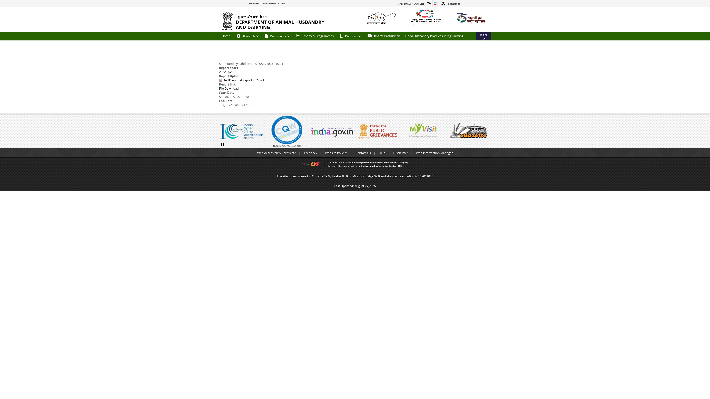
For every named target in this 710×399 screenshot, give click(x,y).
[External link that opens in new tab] (312, 164)
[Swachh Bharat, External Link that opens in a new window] (381, 17)
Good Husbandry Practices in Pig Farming (434, 36)
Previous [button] (222, 132)
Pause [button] (223, 144)
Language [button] (454, 4)
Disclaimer (400, 153)
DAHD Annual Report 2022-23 (243, 80)
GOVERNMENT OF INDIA (273, 3)
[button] (428, 3)
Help (382, 153)
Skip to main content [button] (411, 3)
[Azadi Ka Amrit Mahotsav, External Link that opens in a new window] (470, 18)
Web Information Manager (434, 153)
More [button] (483, 35)
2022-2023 (226, 72)
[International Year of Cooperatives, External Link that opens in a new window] (425, 17)
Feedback (310, 153)
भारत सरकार (253, 3)
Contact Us (363, 153)
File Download (229, 88)
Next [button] (487, 132)
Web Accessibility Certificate (276, 153)
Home (226, 36)
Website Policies (336, 153)
